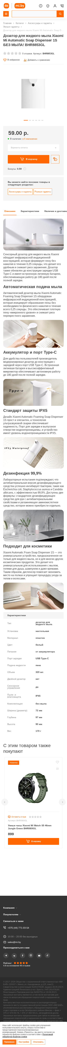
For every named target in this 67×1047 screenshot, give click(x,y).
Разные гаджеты (43, 198)
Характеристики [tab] (31, 218)
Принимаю (9, 1042)
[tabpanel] (33, 498)
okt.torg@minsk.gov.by (17, 1009)
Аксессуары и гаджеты (40, 23)
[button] (4, 834)
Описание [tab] (10, 218)
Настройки (24, 1042)
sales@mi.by (14, 932)
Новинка (14, 795)
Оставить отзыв (19, 849)
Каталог (20, 23)
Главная (7, 23)
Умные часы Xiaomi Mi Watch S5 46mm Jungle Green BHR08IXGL (30, 859)
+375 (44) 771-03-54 (18, 918)
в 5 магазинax (31, 144)
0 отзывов (27, 58)
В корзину (31, 164)
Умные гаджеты (11, 26)
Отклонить (39, 1042)
